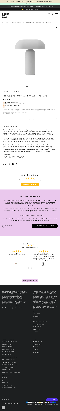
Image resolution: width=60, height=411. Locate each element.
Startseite (5, 22)
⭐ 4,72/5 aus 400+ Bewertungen (30, 9)
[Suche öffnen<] (49, 13)
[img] (30, 246)
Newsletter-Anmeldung (20, 103)
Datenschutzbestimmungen (34, 215)
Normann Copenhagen (16, 22)
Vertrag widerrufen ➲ (30, 280)
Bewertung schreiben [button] (30, 184)
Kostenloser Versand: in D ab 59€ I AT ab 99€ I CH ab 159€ (30, 3)
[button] (57, 86)
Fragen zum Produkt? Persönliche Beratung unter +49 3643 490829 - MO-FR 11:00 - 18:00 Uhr (30, 6)
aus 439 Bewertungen (29, 247)
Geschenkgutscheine (29, 220)
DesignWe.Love (42, 404)
